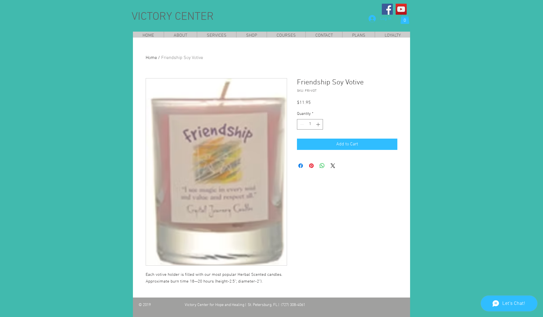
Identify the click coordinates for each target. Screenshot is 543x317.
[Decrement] (301, 124)
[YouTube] (401, 9)
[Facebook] (387, 9)
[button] (405, 18)
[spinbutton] (310, 124)
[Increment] (318, 124)
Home (151, 58)
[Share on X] (332, 165)
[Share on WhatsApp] (322, 165)
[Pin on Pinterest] (311, 165)
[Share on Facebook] (300, 165)
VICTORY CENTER (173, 17)
